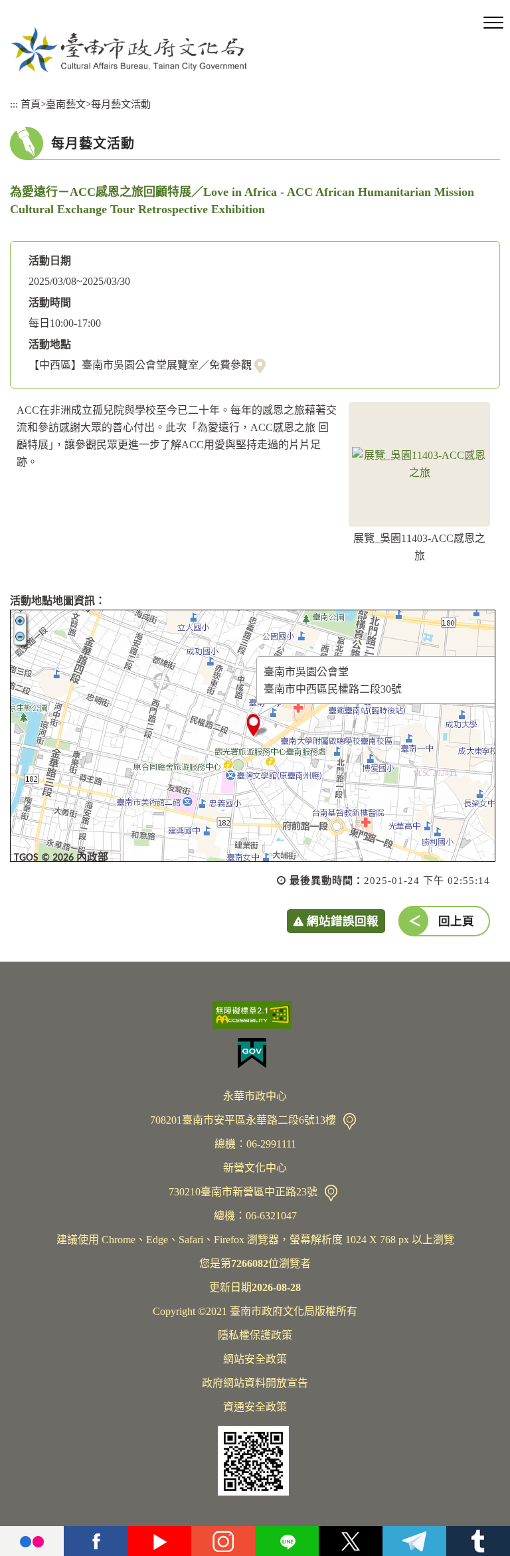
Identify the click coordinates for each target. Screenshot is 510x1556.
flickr (32, 1541)
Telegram (414, 1541)
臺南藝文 (66, 104)
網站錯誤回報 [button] (343, 921)
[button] (493, 23)
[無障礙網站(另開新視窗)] (255, 1015)
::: (14, 104)
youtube (159, 1541)
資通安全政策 (255, 1407)
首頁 (31, 104)
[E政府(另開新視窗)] (255, 1053)
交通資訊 (349, 1121)
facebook (96, 1541)
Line (287, 1541)
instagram (223, 1541)
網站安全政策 (255, 1359)
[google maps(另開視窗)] (260, 365)
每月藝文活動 (121, 104)
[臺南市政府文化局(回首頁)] (129, 49)
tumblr (478, 1541)
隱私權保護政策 (255, 1335)
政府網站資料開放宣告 (255, 1383)
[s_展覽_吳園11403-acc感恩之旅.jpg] (419, 464)
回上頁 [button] (456, 921)
